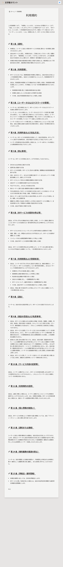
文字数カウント (11, 2)
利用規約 (19, 11)
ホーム (13, 11)
